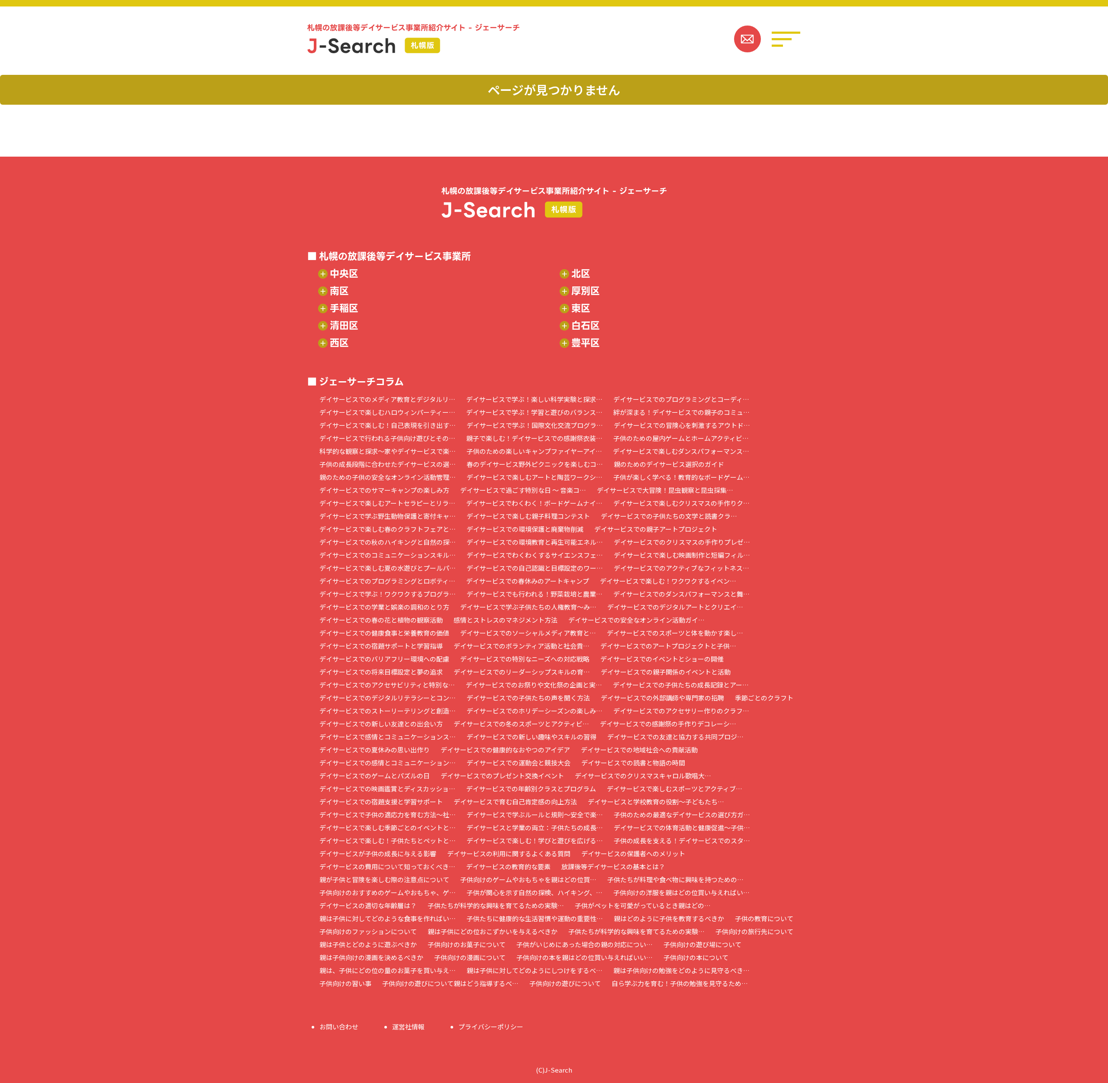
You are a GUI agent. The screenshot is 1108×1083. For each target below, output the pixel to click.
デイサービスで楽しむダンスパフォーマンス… (681, 451)
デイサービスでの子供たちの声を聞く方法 (528, 697)
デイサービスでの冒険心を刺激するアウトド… (682, 425)
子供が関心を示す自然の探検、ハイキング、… (534, 892)
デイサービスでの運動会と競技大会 (518, 762)
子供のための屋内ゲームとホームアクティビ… (681, 438)
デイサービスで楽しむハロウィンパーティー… (387, 412)
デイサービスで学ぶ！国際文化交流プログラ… (535, 425)
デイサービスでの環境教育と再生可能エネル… (535, 541)
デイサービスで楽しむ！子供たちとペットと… (387, 840)
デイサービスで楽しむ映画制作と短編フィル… (682, 554)
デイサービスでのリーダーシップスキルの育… (522, 671)
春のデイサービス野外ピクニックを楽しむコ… (535, 464)
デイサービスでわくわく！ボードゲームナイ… (534, 503)
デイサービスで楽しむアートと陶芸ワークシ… (534, 477)
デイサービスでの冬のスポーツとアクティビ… (521, 723)
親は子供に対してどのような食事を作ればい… (387, 918)
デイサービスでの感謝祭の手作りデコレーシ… (668, 723)
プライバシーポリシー (490, 1026)
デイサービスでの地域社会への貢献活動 (639, 749)
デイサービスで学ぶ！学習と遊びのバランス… (534, 412)
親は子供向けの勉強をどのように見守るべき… (681, 970)
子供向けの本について (696, 957)
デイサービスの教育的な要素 (508, 866)
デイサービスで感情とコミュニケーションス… (387, 736)
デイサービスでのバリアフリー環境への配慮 (384, 658)
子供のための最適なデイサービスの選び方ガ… (682, 814)
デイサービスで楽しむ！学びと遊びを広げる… (535, 840)
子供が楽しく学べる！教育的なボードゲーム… (681, 477)
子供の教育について (764, 918)
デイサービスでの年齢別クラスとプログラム (531, 788)
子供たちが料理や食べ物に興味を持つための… (675, 879)
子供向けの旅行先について (754, 931)
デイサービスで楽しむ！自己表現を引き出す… (387, 425)
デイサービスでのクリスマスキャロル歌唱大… (643, 775)
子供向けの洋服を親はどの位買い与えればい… (681, 892)
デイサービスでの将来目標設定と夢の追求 (381, 671)
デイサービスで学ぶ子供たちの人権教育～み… (528, 606)
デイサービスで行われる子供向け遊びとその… (387, 438)
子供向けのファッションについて (368, 931)
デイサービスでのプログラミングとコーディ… (681, 399)
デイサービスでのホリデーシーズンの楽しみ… (534, 710)
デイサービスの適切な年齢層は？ (368, 905)
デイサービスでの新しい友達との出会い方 (381, 723)
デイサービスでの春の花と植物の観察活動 (381, 619)
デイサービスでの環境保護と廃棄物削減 (525, 528)
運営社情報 (408, 1026)
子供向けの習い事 (345, 983)
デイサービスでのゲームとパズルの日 (374, 775)
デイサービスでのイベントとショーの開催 (662, 658)
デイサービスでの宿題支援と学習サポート (381, 801)
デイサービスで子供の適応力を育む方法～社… (387, 814)
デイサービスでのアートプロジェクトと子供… (668, 645)
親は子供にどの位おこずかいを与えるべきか (492, 931)
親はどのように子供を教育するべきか (669, 918)
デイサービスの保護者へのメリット (633, 853)
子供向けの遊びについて (565, 983)
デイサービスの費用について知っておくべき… (387, 866)
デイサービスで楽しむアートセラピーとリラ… (387, 503)
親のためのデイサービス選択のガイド (669, 464)
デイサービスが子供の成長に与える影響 (377, 853)
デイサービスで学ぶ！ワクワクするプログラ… (387, 593)
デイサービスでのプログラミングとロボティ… (387, 580)
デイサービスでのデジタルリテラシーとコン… (387, 697)
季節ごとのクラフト (764, 697)
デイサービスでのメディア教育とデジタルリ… (387, 399)
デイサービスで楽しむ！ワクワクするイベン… (668, 580)
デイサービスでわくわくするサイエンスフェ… (535, 554)
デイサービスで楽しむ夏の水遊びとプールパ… (387, 567)
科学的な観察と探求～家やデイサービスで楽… (387, 451)
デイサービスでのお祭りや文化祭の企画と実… (534, 684)
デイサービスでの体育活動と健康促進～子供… (682, 827)
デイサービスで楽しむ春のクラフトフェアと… (387, 528)
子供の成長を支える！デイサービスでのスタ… (682, 840)
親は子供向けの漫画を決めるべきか (371, 957)
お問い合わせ (338, 1026)
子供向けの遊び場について (702, 944)
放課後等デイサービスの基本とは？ (613, 866)
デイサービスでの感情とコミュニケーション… (387, 762)
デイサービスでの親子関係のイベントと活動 (666, 671)
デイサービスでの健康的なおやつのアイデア (505, 749)
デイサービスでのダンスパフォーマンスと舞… (681, 593)
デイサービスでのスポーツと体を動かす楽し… (675, 632)
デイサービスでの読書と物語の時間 (633, 762)
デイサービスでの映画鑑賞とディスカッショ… (387, 788)
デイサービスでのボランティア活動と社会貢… (521, 645)
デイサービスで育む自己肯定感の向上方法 (515, 801)
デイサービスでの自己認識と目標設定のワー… (535, 567)
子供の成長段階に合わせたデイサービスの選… (387, 464)
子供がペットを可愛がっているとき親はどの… (643, 905)
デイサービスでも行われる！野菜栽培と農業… (534, 593)
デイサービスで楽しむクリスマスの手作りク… (681, 503)
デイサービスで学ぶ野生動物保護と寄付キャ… (387, 516)
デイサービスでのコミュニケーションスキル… (387, 554)
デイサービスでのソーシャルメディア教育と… (528, 632)
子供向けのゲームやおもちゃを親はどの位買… (528, 879)
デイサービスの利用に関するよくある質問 (508, 853)
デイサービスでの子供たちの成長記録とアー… (681, 684)
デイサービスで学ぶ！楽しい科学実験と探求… (534, 399)
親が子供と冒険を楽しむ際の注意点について (384, 879)
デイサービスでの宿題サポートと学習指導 (381, 645)
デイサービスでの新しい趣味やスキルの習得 (531, 736)
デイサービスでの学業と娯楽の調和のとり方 (384, 606)
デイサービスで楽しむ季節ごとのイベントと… (387, 827)
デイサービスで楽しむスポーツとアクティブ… (674, 788)
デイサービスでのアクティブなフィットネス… (681, 567)
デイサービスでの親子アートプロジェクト (655, 528)
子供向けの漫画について (470, 957)
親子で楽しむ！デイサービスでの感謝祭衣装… (534, 438)
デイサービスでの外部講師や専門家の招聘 (662, 697)
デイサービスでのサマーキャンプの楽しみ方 (384, 490)
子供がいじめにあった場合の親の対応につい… (584, 944)
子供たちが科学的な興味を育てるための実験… (496, 905)
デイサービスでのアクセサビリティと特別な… (387, 684)
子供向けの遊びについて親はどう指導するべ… (450, 983)
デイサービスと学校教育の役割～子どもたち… (656, 801)
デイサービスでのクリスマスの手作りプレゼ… (682, 541)
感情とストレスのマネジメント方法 (505, 619)
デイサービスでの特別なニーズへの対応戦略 (524, 658)
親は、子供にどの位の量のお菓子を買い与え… (387, 970)
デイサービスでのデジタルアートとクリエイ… (675, 606)
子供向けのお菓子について (467, 944)
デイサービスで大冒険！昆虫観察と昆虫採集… (665, 490)
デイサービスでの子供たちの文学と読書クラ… (669, 516)
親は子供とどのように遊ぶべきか (368, 944)
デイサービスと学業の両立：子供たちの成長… (535, 827)
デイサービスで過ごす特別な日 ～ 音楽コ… (523, 490)
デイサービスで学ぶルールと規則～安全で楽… (535, 814)
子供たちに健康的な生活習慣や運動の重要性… (535, 918)
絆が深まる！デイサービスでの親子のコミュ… (681, 412)
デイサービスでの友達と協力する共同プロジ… (675, 736)
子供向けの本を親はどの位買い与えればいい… (584, 957)
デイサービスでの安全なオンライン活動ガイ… (636, 619)
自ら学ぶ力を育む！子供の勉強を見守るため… (680, 983)
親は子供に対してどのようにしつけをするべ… (534, 970)
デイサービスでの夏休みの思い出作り (374, 749)
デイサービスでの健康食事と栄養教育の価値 (384, 632)
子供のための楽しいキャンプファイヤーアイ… (534, 451)
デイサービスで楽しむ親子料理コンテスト (528, 516)
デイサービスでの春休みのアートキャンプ (527, 580)
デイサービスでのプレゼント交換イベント (502, 775)
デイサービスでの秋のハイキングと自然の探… (387, 541)
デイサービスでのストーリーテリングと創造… (387, 710)
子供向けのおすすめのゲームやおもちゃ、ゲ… (387, 892)
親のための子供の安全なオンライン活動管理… (387, 477)
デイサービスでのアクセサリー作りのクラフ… (681, 710)
